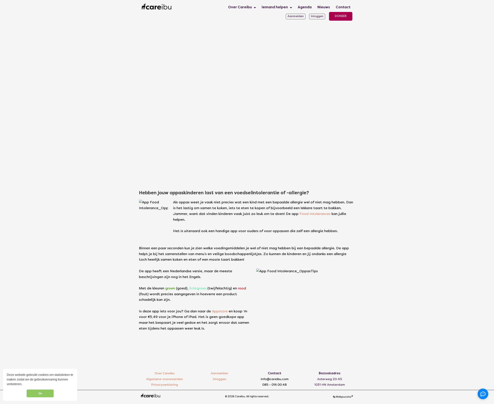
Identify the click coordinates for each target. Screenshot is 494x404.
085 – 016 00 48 (274, 384)
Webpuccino (344, 397)
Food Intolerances (315, 214)
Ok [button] (40, 393)
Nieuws (323, 7)
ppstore (221, 311)
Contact (343, 7)
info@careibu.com (274, 379)
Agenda (305, 7)
